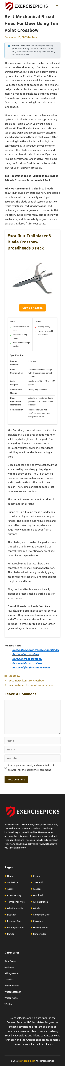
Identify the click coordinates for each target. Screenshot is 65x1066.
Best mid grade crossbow (27, 658)
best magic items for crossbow (26, 680)
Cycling (36, 876)
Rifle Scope (10, 961)
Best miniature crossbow (27, 663)
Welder (8, 1004)
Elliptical (11, 914)
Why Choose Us (15, 908)
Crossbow (14, 675)
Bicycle (10, 934)
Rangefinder (39, 934)
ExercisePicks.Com (20, 1017)
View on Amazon (32, 307)
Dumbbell (38, 895)
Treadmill (38, 882)
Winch (36, 908)
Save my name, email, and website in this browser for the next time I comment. (31, 767)
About (10, 889)
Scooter (37, 889)
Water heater (12, 985)
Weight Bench (40, 901)
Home (10, 876)
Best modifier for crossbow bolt (31, 667)
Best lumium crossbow (25, 654)
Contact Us (12, 882)
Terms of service (16, 901)
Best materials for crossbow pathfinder (35, 649)
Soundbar (9, 979)
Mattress (9, 967)
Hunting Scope (40, 927)
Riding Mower (12, 973)
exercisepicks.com (27, 1061)
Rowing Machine (15, 927)
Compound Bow (41, 914)
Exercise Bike (14, 921)
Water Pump (11, 998)
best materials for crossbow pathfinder (31, 685)
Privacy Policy (14, 895)
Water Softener (13, 992)
